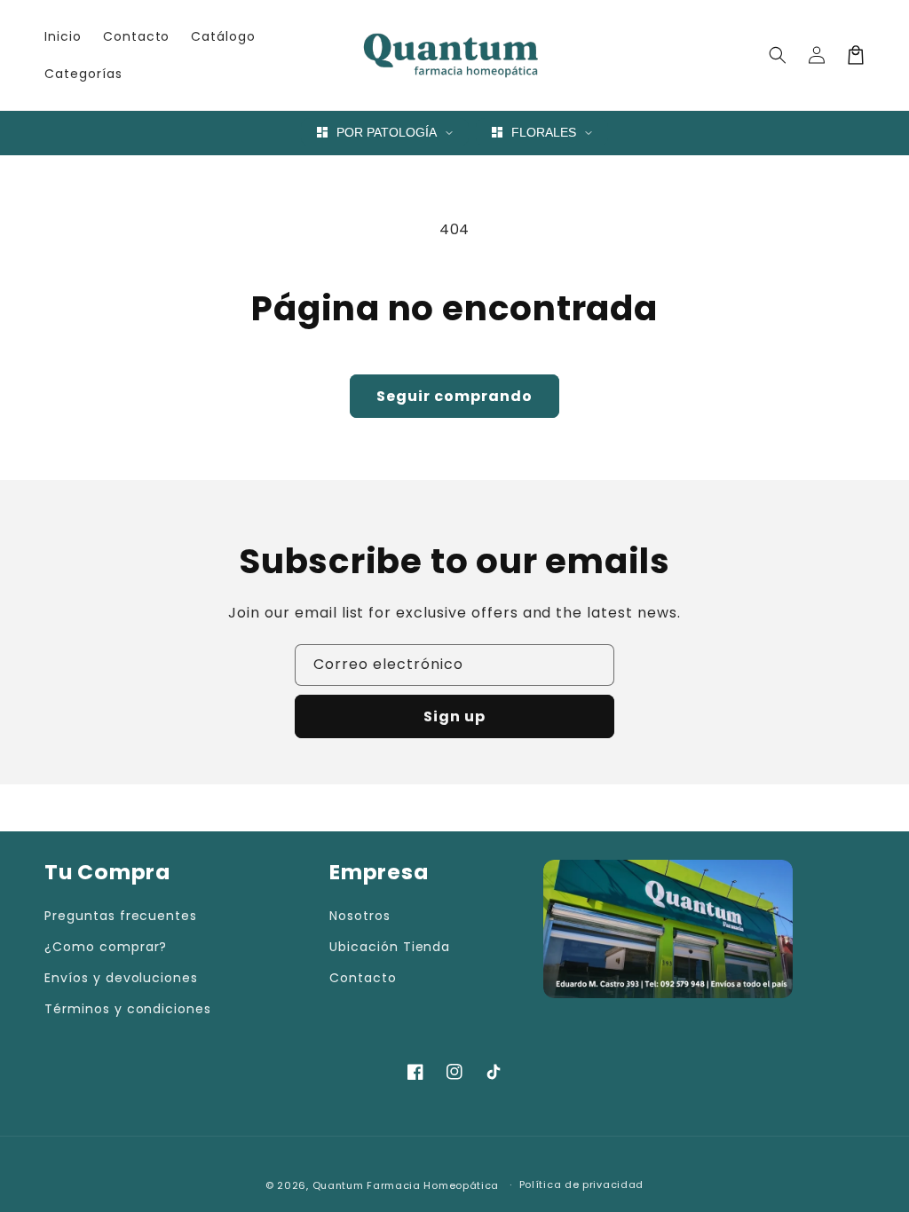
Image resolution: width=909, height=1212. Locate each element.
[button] (777, 55)
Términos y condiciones (127, 1009)
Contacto (363, 978)
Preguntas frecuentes (120, 916)
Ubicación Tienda (389, 947)
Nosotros (360, 916)
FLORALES (543, 132)
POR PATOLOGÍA (386, 132)
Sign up (454, 716)
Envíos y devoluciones (121, 978)
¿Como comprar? (105, 947)
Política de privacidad (581, 1184)
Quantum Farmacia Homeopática (406, 1185)
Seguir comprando (454, 396)
